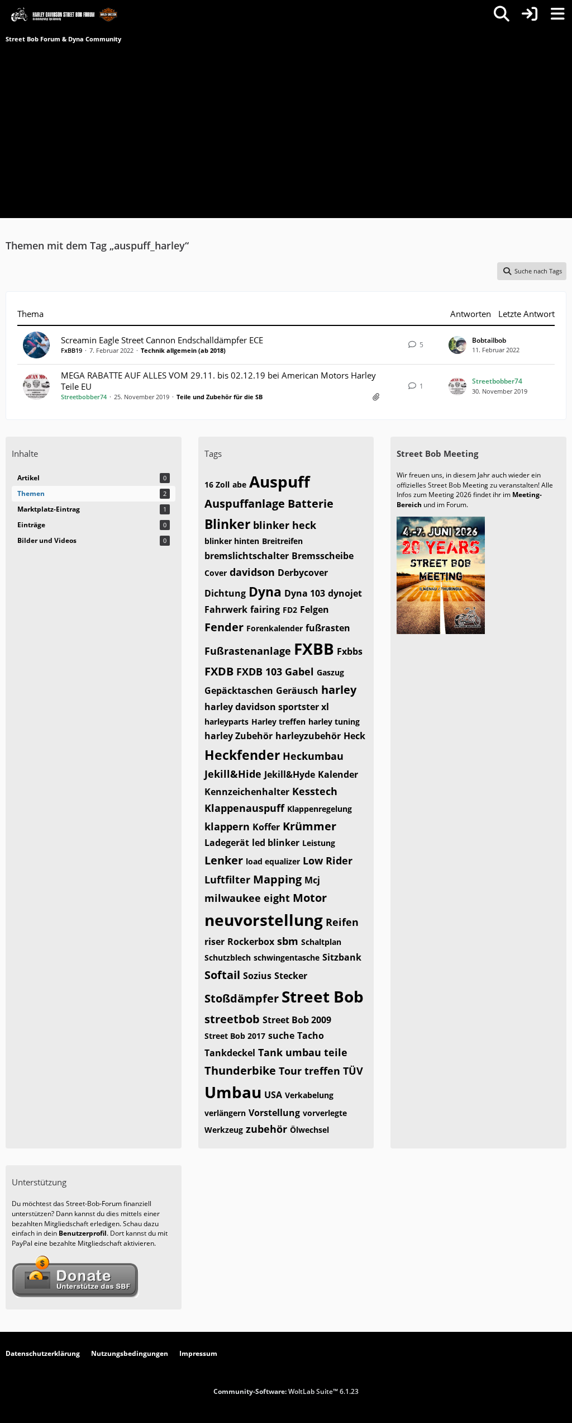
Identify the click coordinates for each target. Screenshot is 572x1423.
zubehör (266, 1129)
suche (281, 1035)
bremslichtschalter (246, 556)
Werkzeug (223, 1129)
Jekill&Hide (232, 774)
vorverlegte (325, 1113)
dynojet (345, 593)
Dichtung (225, 593)
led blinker (275, 842)
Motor (310, 897)
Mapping (277, 879)
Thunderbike (240, 1070)
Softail (222, 974)
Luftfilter (227, 879)
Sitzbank (341, 957)
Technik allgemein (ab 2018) (183, 350)
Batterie (310, 503)
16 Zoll (217, 484)
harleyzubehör (308, 736)
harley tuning (334, 721)
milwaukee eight (247, 898)
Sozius (257, 976)
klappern (227, 826)
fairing (265, 609)
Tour (290, 1070)
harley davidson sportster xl (266, 707)
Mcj (312, 880)
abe (239, 484)
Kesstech (314, 791)
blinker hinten (231, 541)
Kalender (338, 774)
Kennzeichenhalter (246, 792)
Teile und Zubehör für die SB (220, 397)
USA (273, 1095)
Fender (224, 627)
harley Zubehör (238, 736)
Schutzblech (227, 957)
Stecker (290, 976)
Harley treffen (278, 721)
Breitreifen (282, 541)
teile (335, 1052)
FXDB (218, 671)
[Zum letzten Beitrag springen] (457, 345)
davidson (252, 572)
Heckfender (242, 755)
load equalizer (273, 861)
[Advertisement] (286, 128)
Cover (215, 573)
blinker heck (284, 525)
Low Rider (327, 860)
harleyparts (226, 721)
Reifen (342, 922)
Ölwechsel (309, 1129)
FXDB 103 (259, 671)
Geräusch (297, 690)
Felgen (314, 609)
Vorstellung (274, 1113)
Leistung (318, 843)
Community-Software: (286, 1391)
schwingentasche (287, 957)
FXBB (314, 648)
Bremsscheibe (323, 556)
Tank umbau (289, 1052)
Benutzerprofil (83, 1233)
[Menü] (557, 14)
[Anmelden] (529, 14)
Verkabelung (309, 1095)
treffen (322, 1070)
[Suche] (501, 14)
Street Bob (323, 996)
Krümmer (309, 826)
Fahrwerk (225, 609)
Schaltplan (321, 942)
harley (338, 689)
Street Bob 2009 (297, 1020)
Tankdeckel (229, 1053)
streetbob (232, 1019)
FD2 (290, 609)
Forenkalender (274, 628)
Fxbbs (350, 651)
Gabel (299, 671)
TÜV (353, 1070)
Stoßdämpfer (241, 998)
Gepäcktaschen (238, 690)
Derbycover (303, 572)
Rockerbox (250, 941)
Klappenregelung (319, 808)
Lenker (223, 860)
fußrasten (328, 628)
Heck (354, 736)
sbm (287, 941)
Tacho (310, 1035)
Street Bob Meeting (437, 453)
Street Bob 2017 (234, 1035)
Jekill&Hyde (289, 774)
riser (214, 941)
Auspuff (279, 481)
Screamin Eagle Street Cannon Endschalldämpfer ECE (162, 340)
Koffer (266, 827)
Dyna (265, 592)
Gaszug (330, 672)
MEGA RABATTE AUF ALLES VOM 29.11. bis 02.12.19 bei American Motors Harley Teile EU (218, 381)
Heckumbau (313, 756)
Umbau (232, 1092)
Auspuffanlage (244, 503)
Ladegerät (226, 842)
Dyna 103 (304, 593)
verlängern (225, 1113)
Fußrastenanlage (247, 651)
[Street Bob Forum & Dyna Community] (64, 14)
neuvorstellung (263, 919)
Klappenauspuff (244, 808)
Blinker (227, 524)
